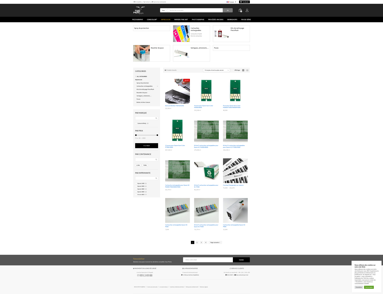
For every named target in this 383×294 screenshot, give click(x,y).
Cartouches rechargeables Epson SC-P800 (234, 225)
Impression (138, 80)
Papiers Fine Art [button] (181, 19)
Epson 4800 (141, 194)
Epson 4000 (141, 192)
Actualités (138, 2)
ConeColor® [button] (152, 19)
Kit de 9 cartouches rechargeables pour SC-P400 (206, 186)
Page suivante (214, 242)
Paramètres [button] (359, 287)
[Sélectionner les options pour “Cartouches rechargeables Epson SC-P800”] (233, 221)
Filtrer (147, 146)
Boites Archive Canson (143, 102)
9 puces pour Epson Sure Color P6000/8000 (203, 106)
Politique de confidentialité (192, 287)
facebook (245, 2)
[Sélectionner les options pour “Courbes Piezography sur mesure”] (233, 182)
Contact (147, 2)
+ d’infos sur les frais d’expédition (190, 275)
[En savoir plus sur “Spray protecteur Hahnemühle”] (175, 102)
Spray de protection (141, 28)
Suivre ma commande (159, 2)
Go (228, 10)
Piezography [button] (137, 19)
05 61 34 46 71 (230, 275)
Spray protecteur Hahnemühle (174, 105)
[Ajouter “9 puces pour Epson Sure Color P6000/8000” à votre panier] (204, 102)
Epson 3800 (141, 186)
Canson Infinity (142, 123)
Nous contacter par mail (242, 275)
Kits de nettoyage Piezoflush (237, 29)
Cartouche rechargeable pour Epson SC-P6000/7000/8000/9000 (177, 186)
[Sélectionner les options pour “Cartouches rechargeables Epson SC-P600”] (175, 221)
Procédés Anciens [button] (215, 19)
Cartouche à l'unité (196, 34)
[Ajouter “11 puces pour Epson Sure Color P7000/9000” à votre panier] (175, 142)
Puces (216, 48)
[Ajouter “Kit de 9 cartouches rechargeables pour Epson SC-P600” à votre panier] (204, 221)
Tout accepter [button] (369, 287)
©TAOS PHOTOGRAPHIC (139, 287)
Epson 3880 (141, 189)
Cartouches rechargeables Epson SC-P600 (176, 225)
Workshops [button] (232, 19)
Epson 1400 (141, 183)
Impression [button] (165, 19)
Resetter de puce (157, 48)
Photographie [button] (198, 19)
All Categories (142, 76)
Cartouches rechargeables (196, 29)
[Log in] (248, 11)
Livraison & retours (163, 287)
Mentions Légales (204, 287)
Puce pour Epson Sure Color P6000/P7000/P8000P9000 (231, 106)
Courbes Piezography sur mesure (233, 185)
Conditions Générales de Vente (177, 287)
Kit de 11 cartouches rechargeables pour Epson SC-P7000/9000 (234, 146)
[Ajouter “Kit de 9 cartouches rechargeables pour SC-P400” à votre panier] (204, 182)
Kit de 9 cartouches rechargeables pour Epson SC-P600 (206, 225)
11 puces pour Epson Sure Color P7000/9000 (175, 146)
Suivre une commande (152, 287)
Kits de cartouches (196, 36)
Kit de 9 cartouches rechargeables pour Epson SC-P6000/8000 (206, 146)
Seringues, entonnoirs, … (144, 96)
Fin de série (246, 19)
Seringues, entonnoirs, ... (200, 48)
